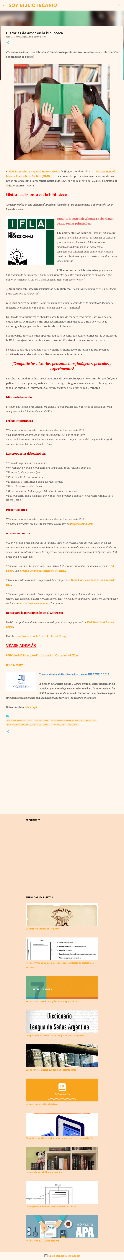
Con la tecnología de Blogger (64, 1255)
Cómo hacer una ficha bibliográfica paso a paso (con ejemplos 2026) (59, 1138)
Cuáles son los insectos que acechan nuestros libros (51, 1070)
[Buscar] (61, 5)
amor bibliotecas (16, 720)
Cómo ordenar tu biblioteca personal (44, 1172)
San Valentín (59, 725)
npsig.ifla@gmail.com (81, 523)
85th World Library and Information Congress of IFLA (42, 655)
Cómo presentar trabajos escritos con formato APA (51, 1206)
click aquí (31, 707)
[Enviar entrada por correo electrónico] (8, 717)
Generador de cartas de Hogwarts (43, 929)
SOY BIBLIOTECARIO (32, 5)
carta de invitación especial (33, 603)
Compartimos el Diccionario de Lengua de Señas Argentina (55, 1035)
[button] (8, 43)
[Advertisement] (62, 788)
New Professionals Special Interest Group (34, 171)
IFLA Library (14, 665)
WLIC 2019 (73, 725)
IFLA (30, 720)
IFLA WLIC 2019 (41, 720)
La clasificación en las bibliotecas (42, 1104)
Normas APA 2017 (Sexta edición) (42, 1241)
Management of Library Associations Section (73, 720)
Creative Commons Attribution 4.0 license (43, 570)
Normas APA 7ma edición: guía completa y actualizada (53, 1001)
